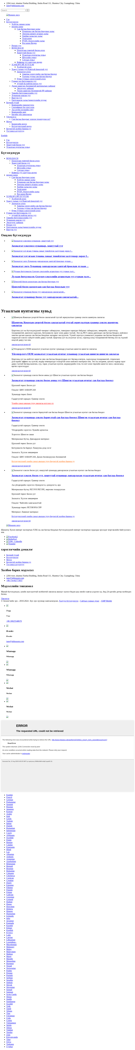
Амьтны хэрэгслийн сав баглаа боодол (39, 74)
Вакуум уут (17, 98)
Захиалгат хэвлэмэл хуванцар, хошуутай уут (37, 245)
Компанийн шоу (19, 112)
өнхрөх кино (17, 26)
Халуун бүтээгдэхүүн (68, 601)
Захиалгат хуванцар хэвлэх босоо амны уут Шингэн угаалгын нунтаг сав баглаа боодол (62, 380)
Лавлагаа (5, 598)
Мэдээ (9, 121)
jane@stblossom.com (15, 5)
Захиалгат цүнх (24, 72)
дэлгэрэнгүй (25, 344)
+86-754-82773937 (14, 580)
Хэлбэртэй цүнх (24, 67)
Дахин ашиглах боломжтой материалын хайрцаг (33, 86)
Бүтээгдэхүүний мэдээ (22, 126)
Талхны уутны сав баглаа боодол (37, 76)
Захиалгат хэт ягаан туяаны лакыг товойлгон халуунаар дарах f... (50, 256)
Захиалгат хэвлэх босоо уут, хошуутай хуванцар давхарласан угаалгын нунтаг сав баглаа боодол (68, 475)
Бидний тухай (12, 102)
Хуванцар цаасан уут (21, 95)
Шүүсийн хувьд (29, 57)
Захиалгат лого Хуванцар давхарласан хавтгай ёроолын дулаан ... (50, 266)
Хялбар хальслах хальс (32, 36)
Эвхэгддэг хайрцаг (25, 88)
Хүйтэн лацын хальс (21, 24)
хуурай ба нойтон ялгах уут (29, 83)
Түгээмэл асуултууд (15, 131)
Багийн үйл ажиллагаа (22, 114)
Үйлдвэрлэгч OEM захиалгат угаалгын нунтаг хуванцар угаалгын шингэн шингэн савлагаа (65, 354)
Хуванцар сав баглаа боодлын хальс (38, 31)
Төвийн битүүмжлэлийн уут (24, 93)
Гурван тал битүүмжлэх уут (24, 81)
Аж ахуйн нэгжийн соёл (22, 110)
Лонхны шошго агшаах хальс (35, 34)
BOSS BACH (18, 48)
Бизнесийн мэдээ (19, 124)
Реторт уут (16, 45)
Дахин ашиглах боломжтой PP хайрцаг (34, 91)
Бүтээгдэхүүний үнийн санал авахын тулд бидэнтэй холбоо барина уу (43, 516)
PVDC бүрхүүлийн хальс (33, 41)
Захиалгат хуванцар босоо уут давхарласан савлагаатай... (45, 297)
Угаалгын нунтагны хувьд (34, 55)
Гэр (7, 19)
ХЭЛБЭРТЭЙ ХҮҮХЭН (23, 64)
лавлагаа (15, 344)
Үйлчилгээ (11, 117)
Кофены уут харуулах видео (29, 62)
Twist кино (27, 38)
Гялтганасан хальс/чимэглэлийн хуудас (29, 100)
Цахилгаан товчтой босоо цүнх (31, 50)
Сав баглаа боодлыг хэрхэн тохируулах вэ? (31, 119)
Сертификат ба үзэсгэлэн (23, 107)
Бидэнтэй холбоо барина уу (18, 129)
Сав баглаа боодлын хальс (28, 29)
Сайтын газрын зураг (89, 601)
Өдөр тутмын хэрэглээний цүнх (31, 79)
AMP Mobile (106, 601)
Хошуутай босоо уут (26, 53)
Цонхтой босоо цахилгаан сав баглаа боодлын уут (40, 286)
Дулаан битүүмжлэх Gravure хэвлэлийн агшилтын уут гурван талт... (51, 276)
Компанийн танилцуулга (23, 105)
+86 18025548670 (14, 621)
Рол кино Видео (29, 43)
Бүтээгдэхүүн (12, 22)
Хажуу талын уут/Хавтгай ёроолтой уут (30, 69)
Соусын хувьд (28, 60)
